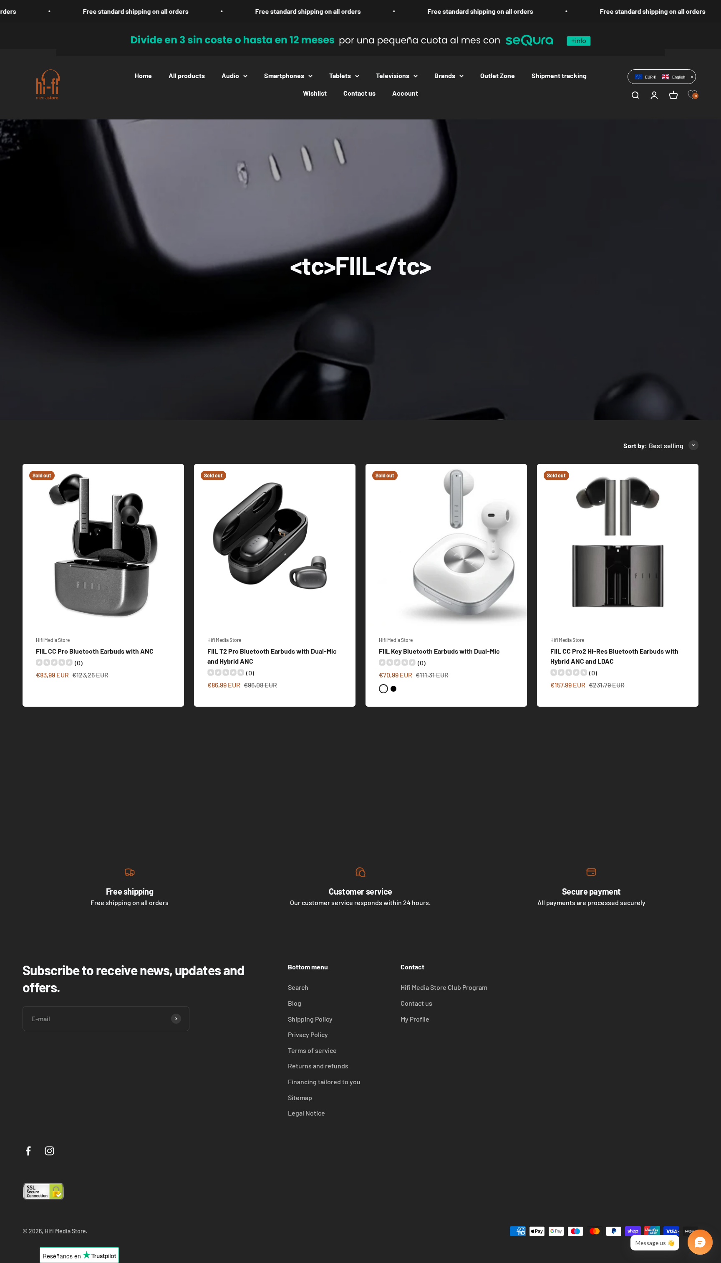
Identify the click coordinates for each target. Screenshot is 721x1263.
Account (405, 93)
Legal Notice (306, 1113)
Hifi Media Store (53, 640)
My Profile (415, 1019)
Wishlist (315, 93)
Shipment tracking (559, 75)
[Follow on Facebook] (28, 1150)
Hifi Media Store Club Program (444, 987)
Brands (444, 75)
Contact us (359, 93)
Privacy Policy (308, 1034)
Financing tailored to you (324, 1081)
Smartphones (284, 75)
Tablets (340, 75)
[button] (662, 76)
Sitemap (300, 1097)
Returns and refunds (318, 1066)
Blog (294, 1003)
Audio (230, 75)
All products (187, 75)
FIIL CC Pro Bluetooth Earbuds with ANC (95, 651)
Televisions (392, 75)
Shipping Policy (310, 1019)
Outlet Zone (497, 75)
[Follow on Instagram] (49, 1150)
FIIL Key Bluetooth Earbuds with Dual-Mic (439, 651)
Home (143, 75)
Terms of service (312, 1050)
